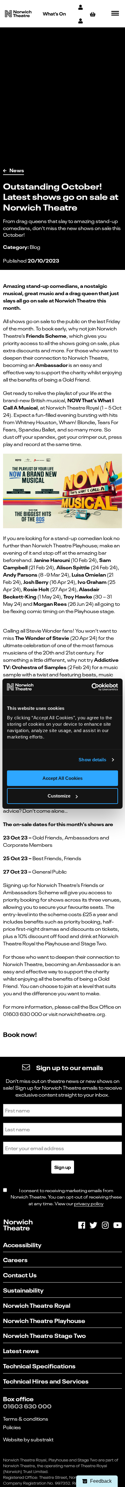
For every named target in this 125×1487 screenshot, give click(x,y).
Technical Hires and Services (46, 1381)
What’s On (54, 13)
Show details (92, 759)
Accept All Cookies (62, 778)
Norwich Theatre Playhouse (44, 1320)
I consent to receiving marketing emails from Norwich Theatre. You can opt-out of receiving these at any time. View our (66, 1196)
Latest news (21, 1350)
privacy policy (88, 1203)
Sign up (62, 1167)
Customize (59, 795)
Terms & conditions (25, 1418)
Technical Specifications (39, 1365)
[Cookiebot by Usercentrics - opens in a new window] (91, 687)
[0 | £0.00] (93, 14)
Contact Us (20, 1274)
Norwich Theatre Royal (36, 1305)
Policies (12, 1427)
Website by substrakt (28, 1439)
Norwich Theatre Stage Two (44, 1335)
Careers (15, 1259)
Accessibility (22, 1244)
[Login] (81, 20)
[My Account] (81, 7)
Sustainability (23, 1290)
